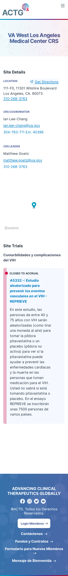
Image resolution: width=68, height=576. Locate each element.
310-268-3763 (15, 99)
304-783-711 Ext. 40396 (23, 132)
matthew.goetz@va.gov (22, 160)
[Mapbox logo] (11, 228)
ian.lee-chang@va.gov (21, 125)
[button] (34, 205)
